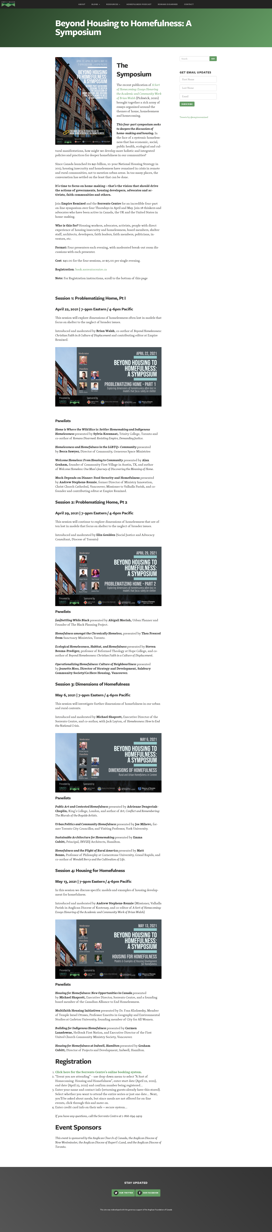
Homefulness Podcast (139, 4)
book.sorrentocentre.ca (91, 269)
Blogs (95, 4)
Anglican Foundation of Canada (160, 1209)
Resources (112, 4)
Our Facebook (150, 1192)
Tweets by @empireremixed (194, 117)
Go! (213, 58)
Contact (189, 4)
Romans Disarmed (168, 4)
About (81, 4)
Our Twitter (126, 1192)
